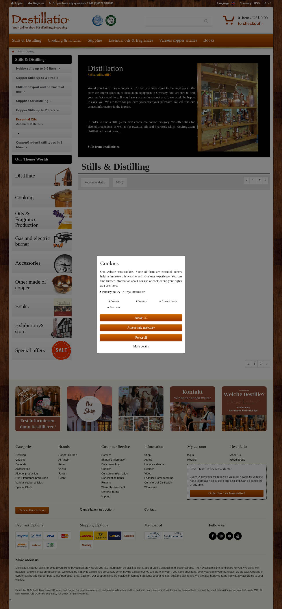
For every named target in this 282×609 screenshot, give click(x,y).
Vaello (62, 469)
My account (196, 447)
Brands (64, 447)
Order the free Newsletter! (226, 493)
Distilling (20, 455)
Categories (23, 447)
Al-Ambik (63, 459)
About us (235, 455)
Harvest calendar (154, 464)
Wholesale (150, 487)
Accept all (141, 317)
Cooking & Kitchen (65, 40)
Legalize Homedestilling (158, 478)
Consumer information (114, 473)
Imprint (105, 496)
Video (147, 473)
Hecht (61, 478)
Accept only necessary (141, 327)
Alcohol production (26, 473)
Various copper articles (178, 40)
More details (141, 346)
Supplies (95, 40)
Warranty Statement (113, 487)
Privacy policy (111, 291)
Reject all (141, 337)
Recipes (149, 469)
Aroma (148, 459)
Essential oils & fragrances (131, 40)
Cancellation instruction (96, 509)
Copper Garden (67, 455)
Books (208, 40)
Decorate (20, 464)
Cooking (20, 459)
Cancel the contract (32, 510)
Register (192, 459)
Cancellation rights (112, 478)
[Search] (206, 21)
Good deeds (237, 459)
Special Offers (23, 487)
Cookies (106, 469)
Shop (147, 455)
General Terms (110, 491)
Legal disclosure (134, 291)
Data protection (110, 464)
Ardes (61, 464)
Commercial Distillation (158, 482)
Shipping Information (113, 459)
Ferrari (62, 473)
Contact (106, 455)
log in (190, 455)
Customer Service (115, 447)
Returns (106, 482)
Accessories (22, 469)
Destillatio (238, 447)
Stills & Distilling (26, 40)
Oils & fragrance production (31, 478)
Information (153, 447)
